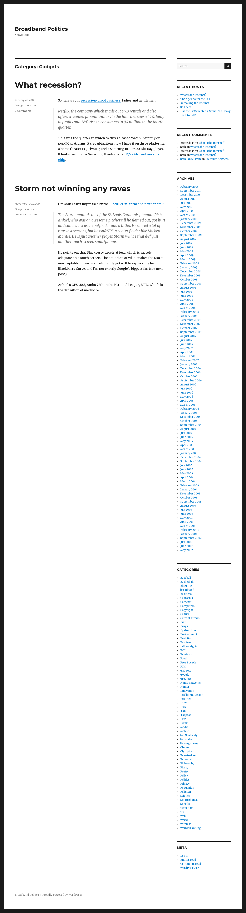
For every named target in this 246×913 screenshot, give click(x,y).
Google (184, 674)
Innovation (187, 690)
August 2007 (188, 336)
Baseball (185, 577)
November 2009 (190, 227)
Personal (186, 759)
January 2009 (188, 267)
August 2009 (188, 239)
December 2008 (190, 271)
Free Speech (188, 662)
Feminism (186, 654)
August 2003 (188, 505)
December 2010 (190, 194)
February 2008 (189, 312)
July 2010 (185, 203)
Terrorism (187, 808)
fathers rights (189, 646)
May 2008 (186, 299)
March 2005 (187, 449)
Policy (184, 775)
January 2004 (189, 489)
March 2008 (187, 308)
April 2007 (186, 352)
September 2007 (190, 332)
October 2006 (188, 376)
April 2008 (187, 303)
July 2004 (186, 465)
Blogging (186, 586)
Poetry (184, 771)
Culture (184, 614)
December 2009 (190, 223)
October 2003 (188, 497)
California (186, 598)
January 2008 (188, 316)
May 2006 (186, 396)
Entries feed (188, 859)
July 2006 (186, 388)
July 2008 (186, 291)
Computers (187, 606)
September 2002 (191, 538)
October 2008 (188, 279)
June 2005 (186, 437)
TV (182, 812)
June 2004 (186, 469)
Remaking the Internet (194, 103)
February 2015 (189, 186)
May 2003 (186, 517)
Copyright (186, 610)
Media (184, 727)
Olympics (186, 751)
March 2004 (188, 481)
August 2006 (188, 384)
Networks (186, 739)
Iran (183, 711)
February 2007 (189, 360)
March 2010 (187, 215)
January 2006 (188, 412)
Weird (184, 820)
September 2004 (191, 461)
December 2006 (190, 368)
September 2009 (191, 235)
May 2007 (186, 348)
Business (186, 594)
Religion (185, 791)
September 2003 (190, 501)
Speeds (185, 804)
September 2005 (190, 425)
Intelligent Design (191, 695)
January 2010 (188, 219)
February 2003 (189, 530)
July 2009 (186, 243)
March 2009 (187, 259)
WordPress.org (189, 868)
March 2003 (187, 526)
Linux (184, 723)
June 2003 (186, 513)
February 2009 (189, 263)
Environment (188, 634)
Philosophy (187, 763)
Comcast (185, 602)
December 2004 (190, 457)
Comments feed (190, 864)
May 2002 (186, 550)
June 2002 (186, 546)
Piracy (184, 767)
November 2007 (190, 324)
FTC (183, 666)
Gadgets (20, 105)
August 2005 (188, 429)
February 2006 (189, 408)
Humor (184, 686)
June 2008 (186, 295)
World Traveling (190, 828)
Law (183, 719)
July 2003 (186, 509)
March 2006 (187, 404)
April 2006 (187, 400)
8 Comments (23, 110)
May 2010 (186, 207)
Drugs (184, 626)
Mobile (184, 731)
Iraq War (185, 715)
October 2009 (188, 231)
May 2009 (186, 251)
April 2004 (187, 477)
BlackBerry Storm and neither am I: (136, 204)
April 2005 (186, 445)
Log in (184, 855)
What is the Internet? (193, 95)
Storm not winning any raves (72, 188)
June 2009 (186, 247)
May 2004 (186, 473)
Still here (185, 107)
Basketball (187, 581)
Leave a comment (26, 214)
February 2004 (189, 485)
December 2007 (190, 320)
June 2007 (186, 344)
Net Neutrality (189, 735)
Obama (184, 747)
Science (185, 795)
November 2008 (190, 275)
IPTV (183, 703)
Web (183, 816)
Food (183, 658)
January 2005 (188, 453)
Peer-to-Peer (188, 755)
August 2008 (188, 287)
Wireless (32, 209)
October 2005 (188, 421)
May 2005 (186, 441)
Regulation (187, 787)
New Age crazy (189, 743)
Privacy (185, 783)
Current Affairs (189, 618)
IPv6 (183, 707)
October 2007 (188, 328)
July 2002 (186, 542)
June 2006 (186, 392)
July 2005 (186, 433)
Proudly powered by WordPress (62, 894)
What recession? (48, 85)
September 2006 (191, 380)
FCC (182, 650)
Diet (182, 622)
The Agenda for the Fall (195, 99)
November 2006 (190, 372)
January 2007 (188, 364)
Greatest (185, 678)
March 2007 (187, 356)
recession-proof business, (101, 100)
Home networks (190, 682)
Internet (32, 105)
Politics (184, 779)
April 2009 (187, 255)
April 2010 (186, 211)
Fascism (185, 642)
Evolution (186, 638)
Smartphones (189, 799)
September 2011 (190, 190)
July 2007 (186, 340)
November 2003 (190, 493)
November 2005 (190, 417)
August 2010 (187, 199)
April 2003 (186, 521)
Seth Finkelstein (190, 159)
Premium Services (217, 159)
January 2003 (188, 534)
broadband (187, 590)
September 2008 (191, 283)
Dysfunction (188, 630)
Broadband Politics (41, 29)
